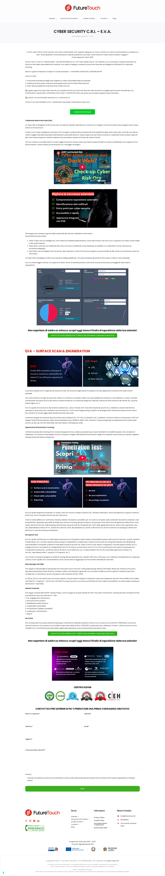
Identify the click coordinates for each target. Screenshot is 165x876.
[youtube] (34, 821)
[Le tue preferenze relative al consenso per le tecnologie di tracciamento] (3, 872)
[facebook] (26, 821)
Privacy (28, 774)
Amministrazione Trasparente (100, 824)
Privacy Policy (99, 817)
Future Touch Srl (112, 861)
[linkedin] (38, 821)
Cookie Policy (99, 820)
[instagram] (30, 821)
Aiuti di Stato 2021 (100, 828)
